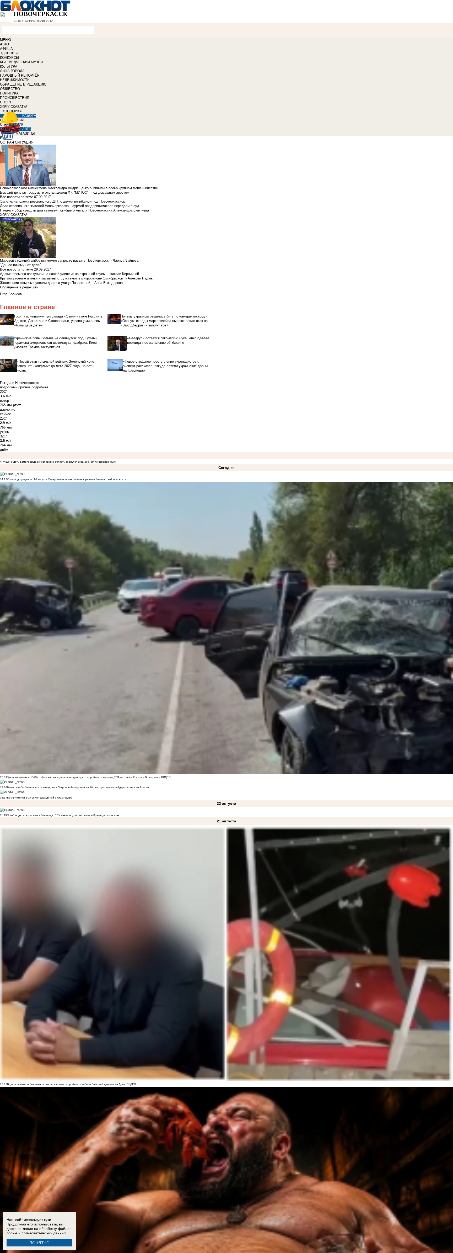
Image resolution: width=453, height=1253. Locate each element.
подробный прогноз (15, 387)
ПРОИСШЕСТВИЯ (14, 98)
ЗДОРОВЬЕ (9, 53)
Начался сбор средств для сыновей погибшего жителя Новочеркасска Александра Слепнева (74, 210)
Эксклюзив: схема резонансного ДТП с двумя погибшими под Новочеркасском (63, 201)
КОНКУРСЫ (9, 58)
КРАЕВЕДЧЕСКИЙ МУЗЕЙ (21, 62)
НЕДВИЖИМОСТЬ (15, 80)
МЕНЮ (5, 40)
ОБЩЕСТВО (10, 89)
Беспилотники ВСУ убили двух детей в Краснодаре (39, 797)
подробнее (39, 387)
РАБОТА (29, 116)
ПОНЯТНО (39, 1243)
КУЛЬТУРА (8, 66)
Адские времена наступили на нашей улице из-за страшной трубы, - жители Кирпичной (69, 274)
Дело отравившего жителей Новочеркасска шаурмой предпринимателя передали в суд (69, 206)
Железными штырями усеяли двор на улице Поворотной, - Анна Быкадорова (61, 283)
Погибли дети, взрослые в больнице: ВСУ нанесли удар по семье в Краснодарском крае (63, 815)
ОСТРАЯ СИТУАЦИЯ (16, 142)
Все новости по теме (16, 197)
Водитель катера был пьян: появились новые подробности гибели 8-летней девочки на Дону (66, 1084)
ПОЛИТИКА (9, 93)
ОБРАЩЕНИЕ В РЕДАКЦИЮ (23, 84)
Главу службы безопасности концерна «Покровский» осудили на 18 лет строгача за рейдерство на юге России (78, 787)
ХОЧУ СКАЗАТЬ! (13, 107)
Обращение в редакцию (19, 287)
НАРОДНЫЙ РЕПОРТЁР (20, 75)
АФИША (6, 49)
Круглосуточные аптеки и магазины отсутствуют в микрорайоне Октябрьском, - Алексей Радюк (76, 278)
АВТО (4, 44)
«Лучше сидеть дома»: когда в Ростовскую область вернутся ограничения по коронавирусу (58, 461)
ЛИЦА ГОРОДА (12, 71)
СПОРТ (6, 102)
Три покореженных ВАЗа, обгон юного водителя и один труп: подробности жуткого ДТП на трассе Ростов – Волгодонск (83, 777)
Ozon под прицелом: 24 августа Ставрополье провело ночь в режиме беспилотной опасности (66, 479)
